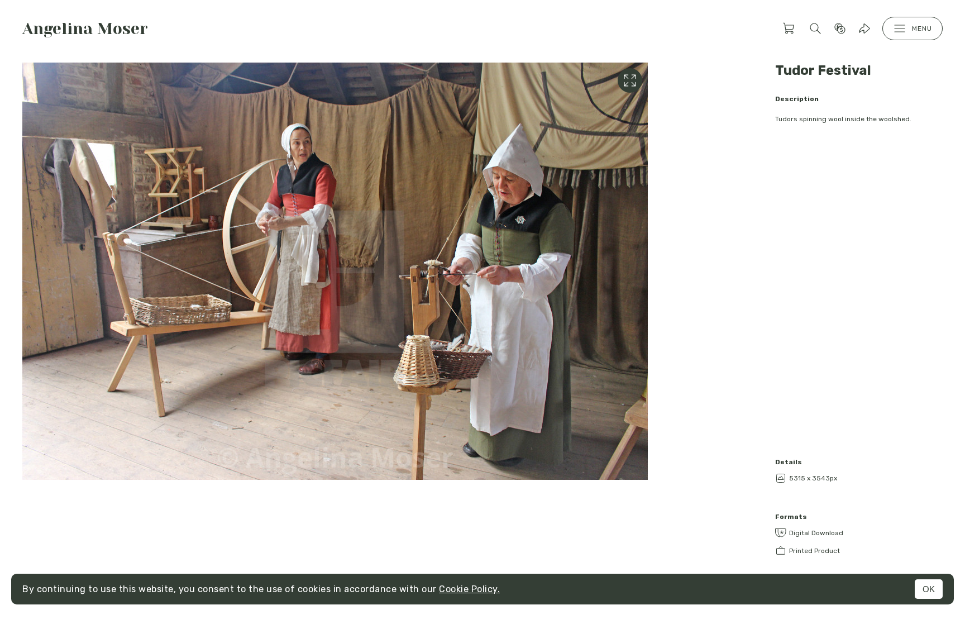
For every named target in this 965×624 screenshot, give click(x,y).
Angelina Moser (85, 29)
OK (929, 589)
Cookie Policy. (469, 589)
